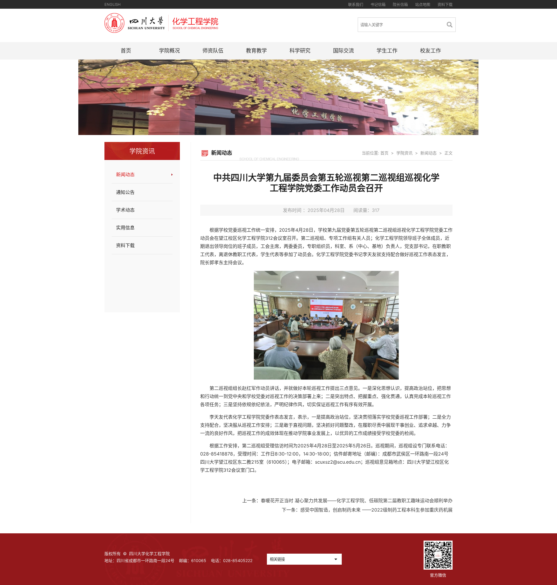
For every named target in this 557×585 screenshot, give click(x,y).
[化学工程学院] (161, 31)
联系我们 (355, 4)
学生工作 (387, 51)
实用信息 (125, 228)
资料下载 (445, 4)
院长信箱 (400, 4)
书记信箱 (378, 4)
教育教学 (256, 51)
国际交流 (343, 51)
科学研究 (300, 51)
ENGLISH (112, 4)
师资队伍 (212, 51)
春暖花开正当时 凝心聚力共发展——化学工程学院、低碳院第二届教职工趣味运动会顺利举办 (357, 500)
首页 (126, 51)
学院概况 (169, 51)
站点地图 (422, 4)
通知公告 (125, 192)
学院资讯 (404, 152)
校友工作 (430, 51)
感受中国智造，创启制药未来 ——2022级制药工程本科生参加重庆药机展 (376, 510)
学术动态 (125, 210)
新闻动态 (125, 174)
